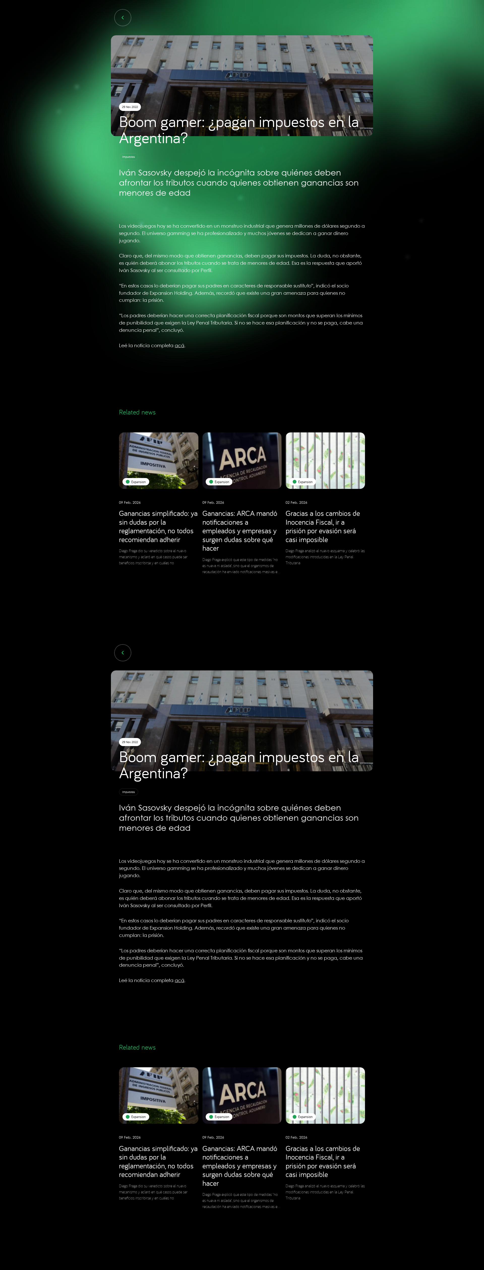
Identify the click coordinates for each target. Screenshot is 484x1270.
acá (179, 346)
